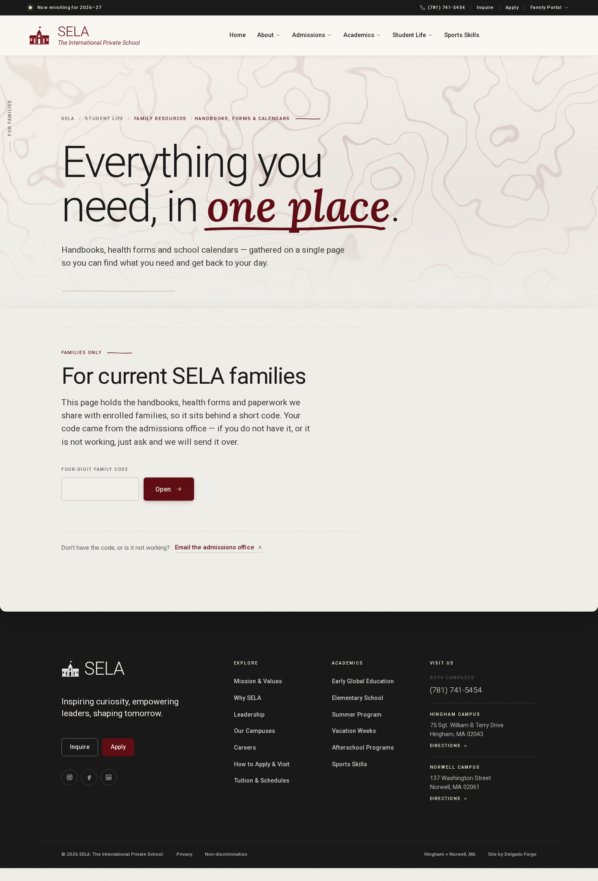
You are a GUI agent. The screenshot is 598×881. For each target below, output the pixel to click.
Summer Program (357, 715)
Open (163, 490)
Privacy (184, 854)
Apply (512, 7)
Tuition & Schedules (261, 781)
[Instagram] (69, 778)
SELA (68, 119)
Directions (445, 746)
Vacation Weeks (354, 731)
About (265, 35)
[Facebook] (89, 778)
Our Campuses (254, 731)
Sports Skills (461, 35)
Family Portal (545, 7)
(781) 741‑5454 (446, 7)
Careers (245, 748)
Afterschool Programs (363, 748)
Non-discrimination (226, 854)
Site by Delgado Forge (512, 854)
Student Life (409, 35)
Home (237, 35)
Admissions (308, 35)
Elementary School (357, 698)
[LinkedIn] (108, 778)
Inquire (485, 7)
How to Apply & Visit (262, 764)
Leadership (249, 715)
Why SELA (247, 698)
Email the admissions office (214, 548)
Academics (358, 35)
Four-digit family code (95, 469)
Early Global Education (363, 682)
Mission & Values (258, 682)
